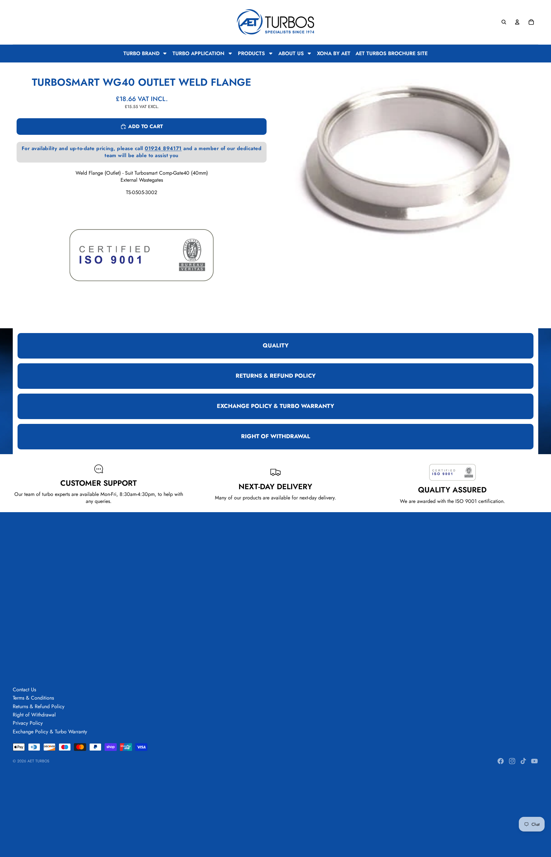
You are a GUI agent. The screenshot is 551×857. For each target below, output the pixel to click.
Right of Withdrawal (34, 714)
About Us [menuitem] (291, 53)
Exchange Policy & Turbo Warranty (50, 731)
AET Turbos (38, 761)
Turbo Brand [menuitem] (141, 53)
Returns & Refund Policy (38, 706)
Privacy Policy (28, 723)
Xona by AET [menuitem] (333, 53)
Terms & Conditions (33, 697)
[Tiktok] (523, 761)
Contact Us (24, 689)
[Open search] (504, 22)
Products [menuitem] (251, 53)
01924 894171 (163, 148)
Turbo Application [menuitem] (198, 53)
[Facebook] (500, 761)
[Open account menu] (517, 22)
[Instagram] (512, 761)
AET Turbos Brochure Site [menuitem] (392, 53)
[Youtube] (534, 761)
